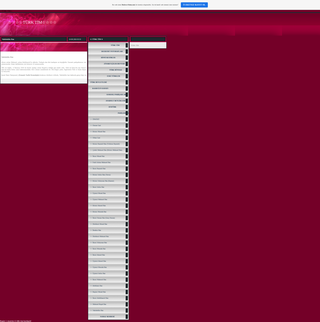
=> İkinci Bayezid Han (98, 169)
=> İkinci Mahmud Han (98, 279)
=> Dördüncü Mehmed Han (99, 236)
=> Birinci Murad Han (97, 131)
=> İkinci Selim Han (97, 187)
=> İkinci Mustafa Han (98, 249)
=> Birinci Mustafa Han (98, 212)
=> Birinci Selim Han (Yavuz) (100, 175)
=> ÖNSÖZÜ (94, 119)
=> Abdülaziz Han (96, 286)
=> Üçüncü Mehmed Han (98, 199)
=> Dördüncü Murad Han (98, 224)
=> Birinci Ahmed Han (98, 205)
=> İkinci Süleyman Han (98, 243)
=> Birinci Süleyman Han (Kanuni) (102, 181)
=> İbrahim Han (95, 230)
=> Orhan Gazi (95, 138)
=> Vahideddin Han (96, 310)
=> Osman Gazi (95, 125)
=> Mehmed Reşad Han (98, 304)
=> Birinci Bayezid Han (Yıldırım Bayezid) (105, 144)
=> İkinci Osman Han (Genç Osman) (102, 218)
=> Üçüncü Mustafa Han (98, 267)
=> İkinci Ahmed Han (97, 255)
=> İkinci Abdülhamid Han (99, 298)
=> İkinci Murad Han (97, 156)
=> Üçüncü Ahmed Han (98, 261)
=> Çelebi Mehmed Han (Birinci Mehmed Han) (106, 150)
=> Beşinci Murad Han (98, 292)
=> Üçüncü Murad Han (98, 193)
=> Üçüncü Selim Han (97, 273)
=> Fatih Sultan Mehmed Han (100, 162)
